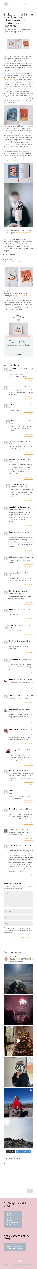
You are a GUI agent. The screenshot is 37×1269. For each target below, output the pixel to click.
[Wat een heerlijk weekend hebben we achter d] (18, 1133)
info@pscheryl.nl (16, 1246)
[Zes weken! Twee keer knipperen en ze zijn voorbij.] (18, 979)
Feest (29, 29)
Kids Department (12, 1225)
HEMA (9, 1213)
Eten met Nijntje (11, 80)
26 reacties (19, 32)
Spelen (6, 32)
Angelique (12, 369)
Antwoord (28, 380)
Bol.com (9, 1220)
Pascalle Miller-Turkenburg (18, 507)
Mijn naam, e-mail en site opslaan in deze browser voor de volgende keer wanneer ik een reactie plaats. (18, 930)
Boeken (24, 29)
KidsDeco (10, 1216)
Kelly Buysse (13, 729)
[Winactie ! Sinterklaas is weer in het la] (18, 1072)
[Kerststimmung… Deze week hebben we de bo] (18, 1041)
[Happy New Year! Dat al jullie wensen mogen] (18, 1010)
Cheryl (9, 29)
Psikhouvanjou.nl (13, 1222)
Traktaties (12, 32)
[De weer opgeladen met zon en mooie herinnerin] (18, 1102)
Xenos (9, 1218)
